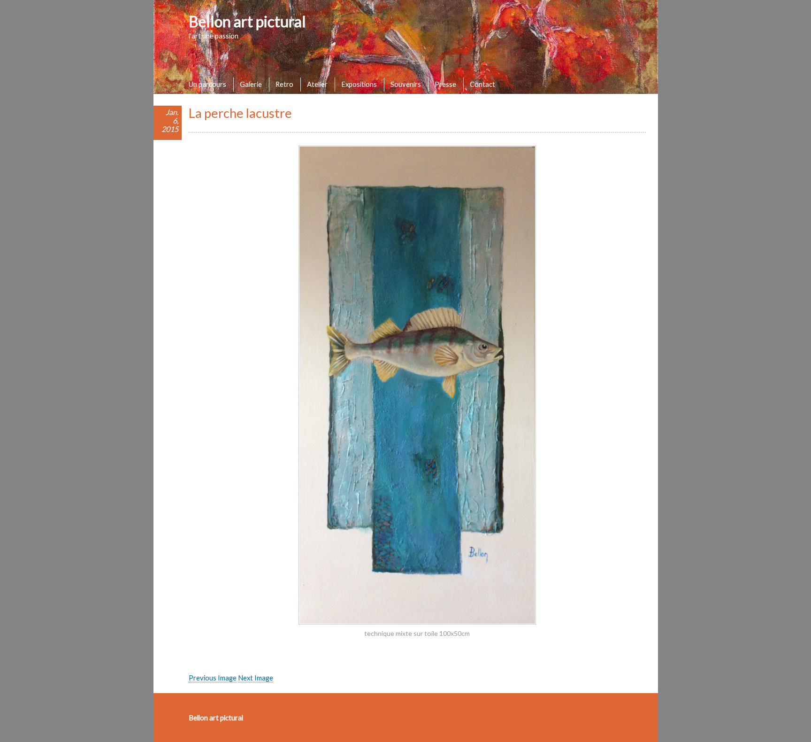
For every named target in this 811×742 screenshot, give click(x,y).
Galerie (251, 84)
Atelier (317, 84)
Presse (445, 84)
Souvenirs (405, 84)
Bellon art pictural (247, 21)
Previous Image (213, 677)
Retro (284, 84)
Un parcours (207, 84)
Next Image (255, 677)
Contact (482, 84)
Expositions (359, 84)
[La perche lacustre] (417, 622)
